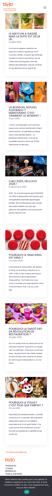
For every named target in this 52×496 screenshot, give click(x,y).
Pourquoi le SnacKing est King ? (25, 256)
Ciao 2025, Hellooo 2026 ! (23, 182)
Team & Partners (13, 473)
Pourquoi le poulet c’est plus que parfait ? (26, 404)
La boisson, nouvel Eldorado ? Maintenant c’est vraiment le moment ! (24, 111)
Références (10, 471)
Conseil (9, 468)
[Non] (48, 486)
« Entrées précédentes (16, 452)
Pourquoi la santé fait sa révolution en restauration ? (25, 331)
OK (26, 492)
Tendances (10, 465)
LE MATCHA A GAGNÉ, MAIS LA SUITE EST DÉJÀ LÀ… (24, 36)
